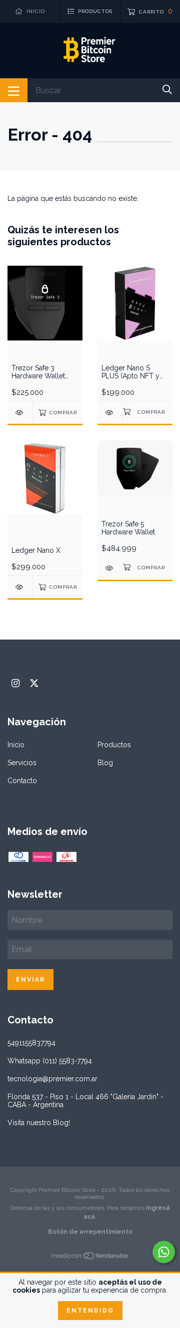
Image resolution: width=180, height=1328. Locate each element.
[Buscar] (167, 89)
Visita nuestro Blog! (39, 1123)
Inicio (16, 745)
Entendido (90, 1310)
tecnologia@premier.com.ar (53, 1079)
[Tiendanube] (90, 1258)
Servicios (22, 763)
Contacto (22, 781)
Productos (114, 745)
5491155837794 (32, 1043)
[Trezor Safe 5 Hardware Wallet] (110, 568)
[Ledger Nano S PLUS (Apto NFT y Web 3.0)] (110, 412)
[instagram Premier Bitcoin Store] (16, 683)
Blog (105, 763)
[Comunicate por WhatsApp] (163, 1252)
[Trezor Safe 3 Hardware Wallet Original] (20, 412)
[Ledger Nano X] (20, 587)
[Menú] (14, 90)
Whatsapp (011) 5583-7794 (50, 1061)
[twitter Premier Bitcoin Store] (34, 683)
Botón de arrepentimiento (90, 1231)
